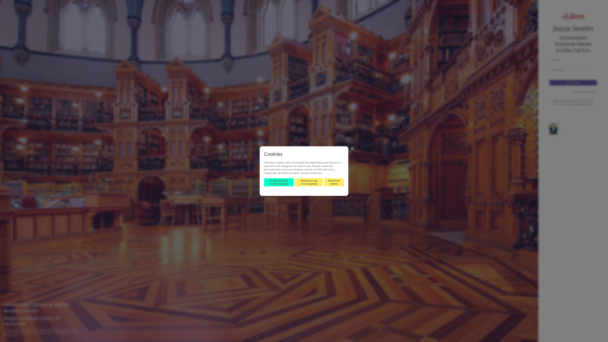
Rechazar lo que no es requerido (309, 182)
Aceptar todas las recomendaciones (279, 182)
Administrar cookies (334, 182)
